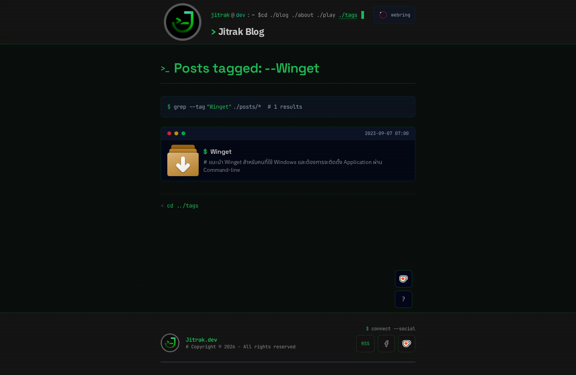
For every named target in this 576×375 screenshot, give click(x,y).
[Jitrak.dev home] (183, 22)
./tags (348, 14)
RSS (365, 343)
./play (326, 14)
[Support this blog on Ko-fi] (406, 343)
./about (302, 14)
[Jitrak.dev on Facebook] (386, 343)
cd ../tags (179, 205)
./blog (279, 14)
